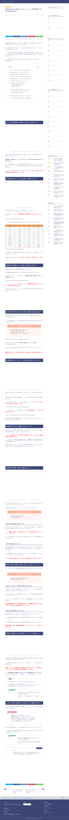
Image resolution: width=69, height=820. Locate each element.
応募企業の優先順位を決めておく (18, 92)
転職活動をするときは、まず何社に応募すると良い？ (21, 78)
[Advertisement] (24, 111)
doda (19, 685)
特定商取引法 (46, 806)
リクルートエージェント (32, 684)
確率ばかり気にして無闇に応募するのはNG (20, 91)
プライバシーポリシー (48, 808)
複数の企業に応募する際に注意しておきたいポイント (21, 89)
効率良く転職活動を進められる (17, 84)
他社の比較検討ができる (16, 86)
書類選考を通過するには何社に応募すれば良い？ (20, 74)
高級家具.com (46, 812)
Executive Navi (8, 1)
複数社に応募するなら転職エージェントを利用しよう (21, 95)
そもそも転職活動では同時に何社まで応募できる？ (21, 70)
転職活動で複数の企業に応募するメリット (19, 83)
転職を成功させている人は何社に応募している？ (20, 72)
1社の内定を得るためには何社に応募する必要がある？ (21, 76)
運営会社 (45, 810)
